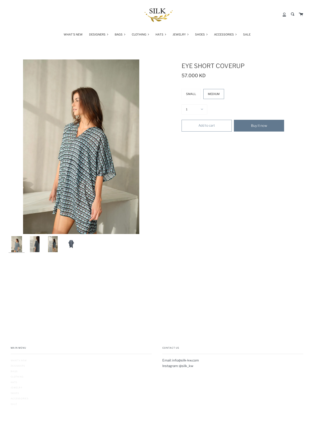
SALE (14, 404)
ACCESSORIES (19, 398)
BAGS (14, 371)
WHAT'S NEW (19, 360)
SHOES (15, 393)
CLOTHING (17, 376)
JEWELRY (16, 387)
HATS (14, 382)
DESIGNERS (18, 365)
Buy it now (259, 126)
